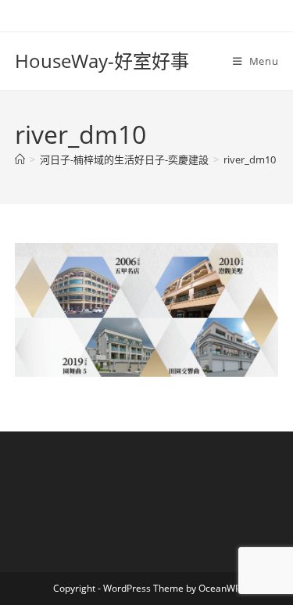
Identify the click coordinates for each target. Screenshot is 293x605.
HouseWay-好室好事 (102, 60)
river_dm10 (249, 159)
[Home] (20, 159)
